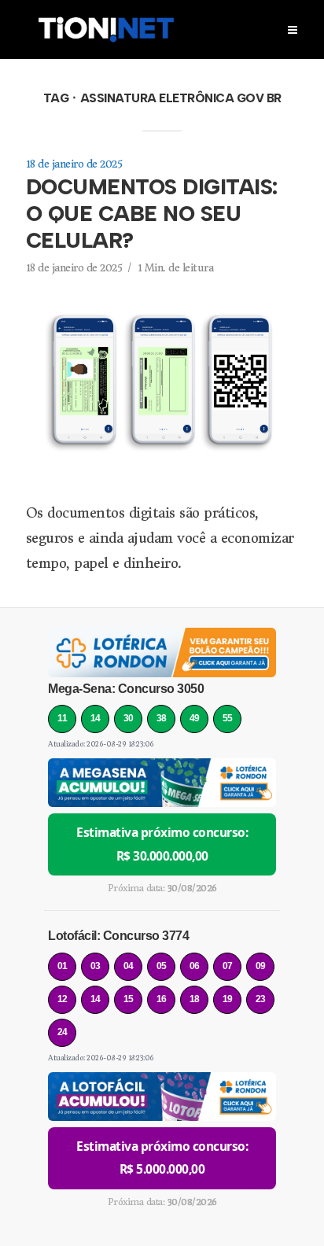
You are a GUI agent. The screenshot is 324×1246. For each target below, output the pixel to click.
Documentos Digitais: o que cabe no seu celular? (152, 213)
